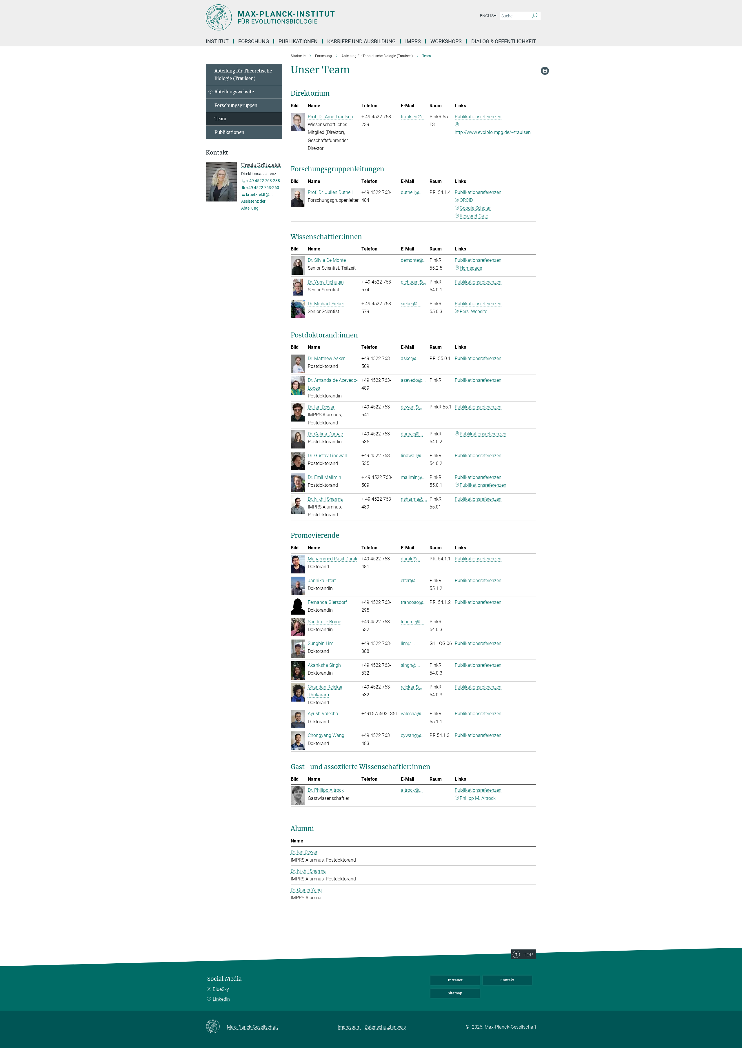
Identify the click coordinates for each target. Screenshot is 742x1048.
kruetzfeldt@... (259, 194)
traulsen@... (413, 116)
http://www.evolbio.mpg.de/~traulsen (493, 132)
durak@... (410, 559)
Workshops (446, 41)
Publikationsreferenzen (478, 116)
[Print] (545, 70)
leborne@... (412, 621)
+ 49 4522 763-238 (263, 180)
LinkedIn (221, 999)
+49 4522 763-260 (262, 187)
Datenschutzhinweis (385, 1027)
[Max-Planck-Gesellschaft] (216, 1027)
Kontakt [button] (217, 152)
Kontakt (507, 980)
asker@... (410, 358)
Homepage (471, 268)
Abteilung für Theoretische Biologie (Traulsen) (243, 74)
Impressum (349, 1027)
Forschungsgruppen (235, 105)
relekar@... (411, 687)
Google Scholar (475, 208)
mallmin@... (413, 477)
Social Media (224, 979)
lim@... (408, 643)
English (488, 15)
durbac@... (412, 434)
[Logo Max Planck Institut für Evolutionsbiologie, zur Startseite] (314, 17)
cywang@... (413, 735)
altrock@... (412, 790)
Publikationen (229, 132)
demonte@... (414, 260)
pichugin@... (413, 282)
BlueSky (221, 989)
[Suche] (535, 16)
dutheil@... (412, 192)
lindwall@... (413, 455)
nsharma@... (414, 499)
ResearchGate (474, 216)
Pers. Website (473, 311)
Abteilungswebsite (234, 92)
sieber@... (411, 303)
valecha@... (413, 713)
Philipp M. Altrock (478, 798)
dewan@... (411, 407)
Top (528, 955)
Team (220, 118)
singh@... (410, 665)
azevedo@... (413, 380)
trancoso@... (414, 602)
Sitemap (455, 993)
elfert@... (410, 580)
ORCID (466, 200)
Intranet (455, 980)
